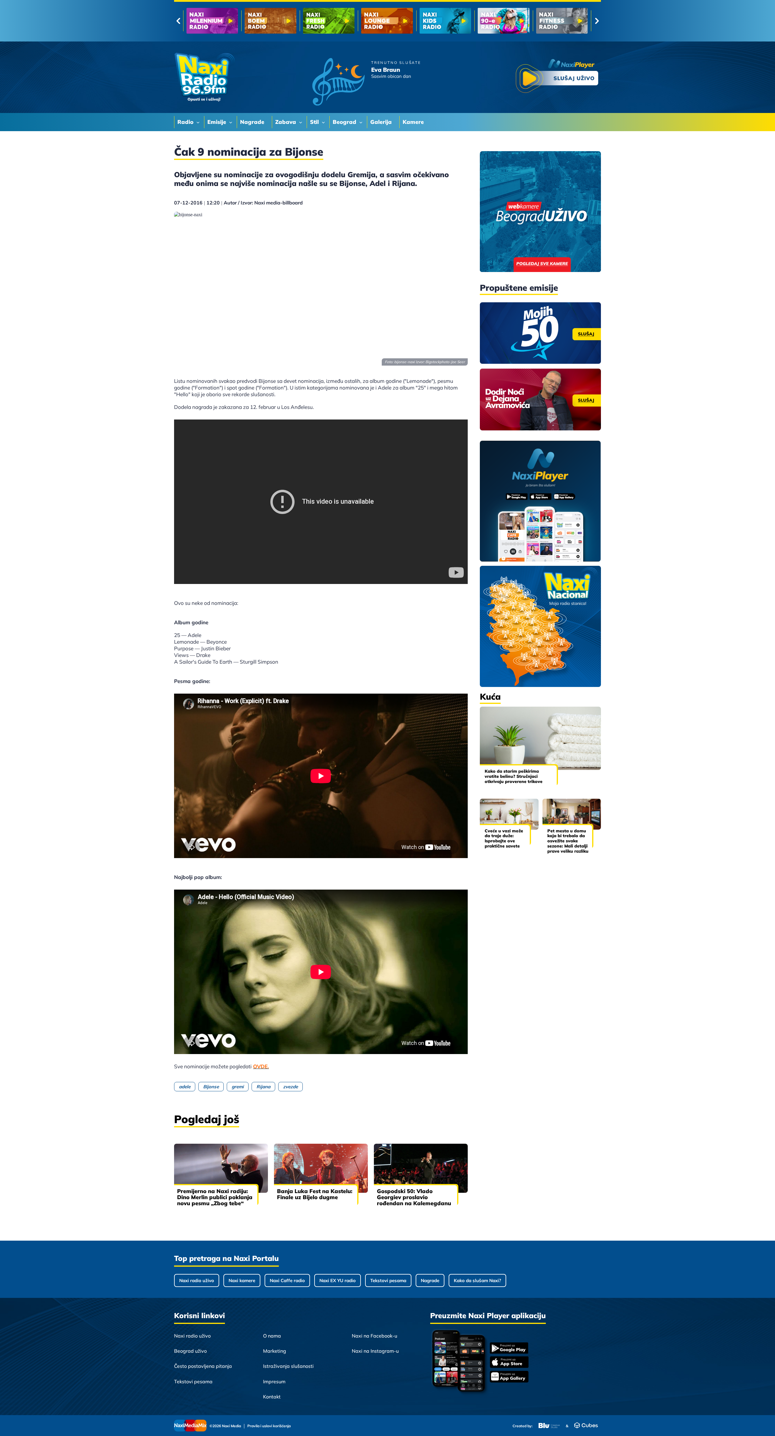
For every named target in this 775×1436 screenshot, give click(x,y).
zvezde (290, 1086)
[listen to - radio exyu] (503, 21)
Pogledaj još (206, 1119)
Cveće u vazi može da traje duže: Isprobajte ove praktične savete (504, 838)
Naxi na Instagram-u (375, 1351)
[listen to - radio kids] (329, 21)
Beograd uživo (190, 1351)
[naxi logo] (204, 77)
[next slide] (597, 21)
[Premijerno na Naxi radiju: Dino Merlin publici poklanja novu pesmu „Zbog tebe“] (221, 1168)
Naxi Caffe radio (287, 1280)
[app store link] (509, 1362)
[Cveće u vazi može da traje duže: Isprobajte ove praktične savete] (509, 814)
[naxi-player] (540, 501)
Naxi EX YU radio (337, 1280)
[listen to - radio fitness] (445, 21)
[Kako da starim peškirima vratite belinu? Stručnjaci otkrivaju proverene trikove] (540, 738)
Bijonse (211, 1086)
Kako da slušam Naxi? (477, 1280)
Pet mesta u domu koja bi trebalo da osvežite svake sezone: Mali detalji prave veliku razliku (568, 841)
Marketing (274, 1351)
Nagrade (430, 1280)
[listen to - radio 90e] (387, 21)
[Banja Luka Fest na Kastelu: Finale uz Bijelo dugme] (321, 1168)
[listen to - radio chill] (562, 21)
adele (184, 1086)
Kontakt (272, 1397)
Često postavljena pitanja (203, 1366)
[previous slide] (178, 21)
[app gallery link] (509, 1377)
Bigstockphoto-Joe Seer (445, 362)
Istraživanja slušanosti (288, 1366)
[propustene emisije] (540, 333)
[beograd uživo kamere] (540, 212)
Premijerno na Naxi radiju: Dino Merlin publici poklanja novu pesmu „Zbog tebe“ (214, 1197)
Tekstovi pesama (388, 1280)
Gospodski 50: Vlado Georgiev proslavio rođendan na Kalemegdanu (414, 1197)
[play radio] (557, 77)
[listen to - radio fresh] (212, 21)
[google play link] (509, 1348)
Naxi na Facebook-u (374, 1336)
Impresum (274, 1381)
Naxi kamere (242, 1280)
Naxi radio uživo (196, 1280)
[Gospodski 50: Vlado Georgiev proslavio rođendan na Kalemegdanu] (421, 1168)
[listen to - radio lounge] (270, 21)
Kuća (490, 696)
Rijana (263, 1086)
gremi (238, 1086)
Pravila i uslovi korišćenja (269, 1426)
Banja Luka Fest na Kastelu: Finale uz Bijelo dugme (314, 1194)
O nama (272, 1336)
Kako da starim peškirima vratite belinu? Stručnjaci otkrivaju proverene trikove (513, 776)
